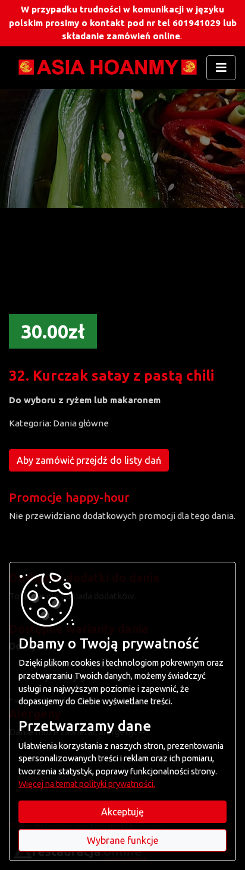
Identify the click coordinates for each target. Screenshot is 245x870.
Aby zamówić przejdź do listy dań (89, 460)
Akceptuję (122, 811)
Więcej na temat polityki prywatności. (86, 784)
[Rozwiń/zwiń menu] (221, 67)
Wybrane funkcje (122, 840)
